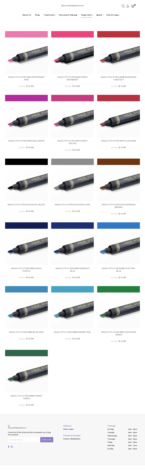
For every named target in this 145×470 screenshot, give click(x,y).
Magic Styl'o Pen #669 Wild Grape (26, 141)
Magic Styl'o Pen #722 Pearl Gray (72, 205)
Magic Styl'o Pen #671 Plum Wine (118, 141)
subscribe (46, 440)
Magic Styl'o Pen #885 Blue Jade (26, 332)
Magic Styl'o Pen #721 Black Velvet (26, 205)
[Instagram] (12, 447)
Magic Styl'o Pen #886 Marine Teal (72, 332)
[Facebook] (8, 447)
